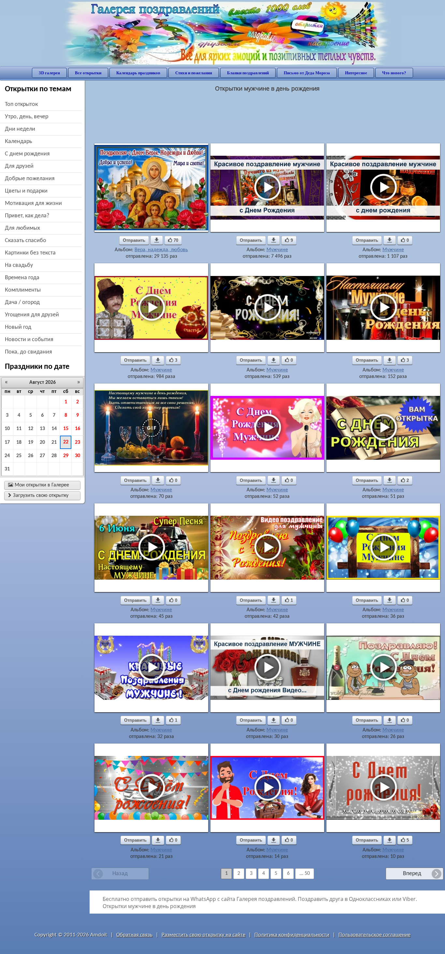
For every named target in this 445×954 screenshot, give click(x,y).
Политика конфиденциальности (291, 935)
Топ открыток (21, 104)
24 (7, 455)
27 (42, 455)
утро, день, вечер (26, 117)
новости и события (29, 340)
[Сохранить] (157, 240)
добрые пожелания (30, 179)
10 (7, 428)
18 (19, 442)
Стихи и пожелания (193, 72)
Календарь (18, 141)
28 (54, 455)
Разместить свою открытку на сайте (203, 935)
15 (65, 428)
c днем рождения (27, 154)
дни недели (20, 129)
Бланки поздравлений (248, 72)
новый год (18, 327)
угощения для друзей (32, 315)
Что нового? (394, 72)
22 (65, 442)
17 (7, 442)
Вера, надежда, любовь (161, 250)
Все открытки (88, 72)
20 (42, 442)
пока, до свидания (28, 352)
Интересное (356, 72)
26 (30, 455)
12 (30, 428)
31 (7, 469)
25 (19, 455)
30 (77, 455)
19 (30, 442)
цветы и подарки (26, 191)
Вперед (412, 874)
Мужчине (277, 250)
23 (77, 442)
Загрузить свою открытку (38, 495)
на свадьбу (19, 265)
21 (54, 442)
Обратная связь (134, 935)
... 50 (304, 873)
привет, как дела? (27, 216)
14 (54, 428)
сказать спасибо (25, 241)
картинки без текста (30, 253)
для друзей (19, 166)
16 (77, 428)
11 (19, 428)
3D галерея (49, 72)
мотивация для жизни (33, 203)
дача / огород (22, 302)
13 (42, 428)
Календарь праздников (138, 72)
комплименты (23, 290)
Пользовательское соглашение (374, 935)
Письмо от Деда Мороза (307, 72)
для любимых (22, 228)
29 (65, 455)
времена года (22, 278)
